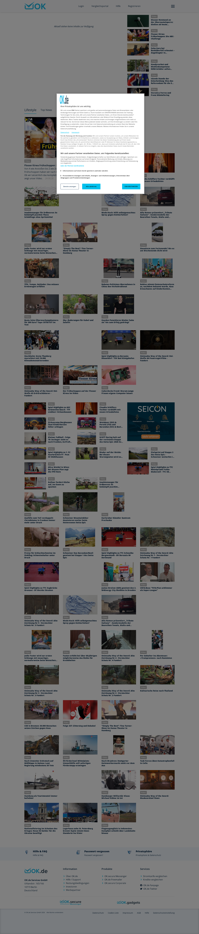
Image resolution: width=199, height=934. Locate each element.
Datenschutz (65, 132)
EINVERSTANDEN (131, 186)
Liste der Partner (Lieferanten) (72, 166)
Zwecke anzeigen (69, 186)
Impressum (75, 132)
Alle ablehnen (91, 186)
